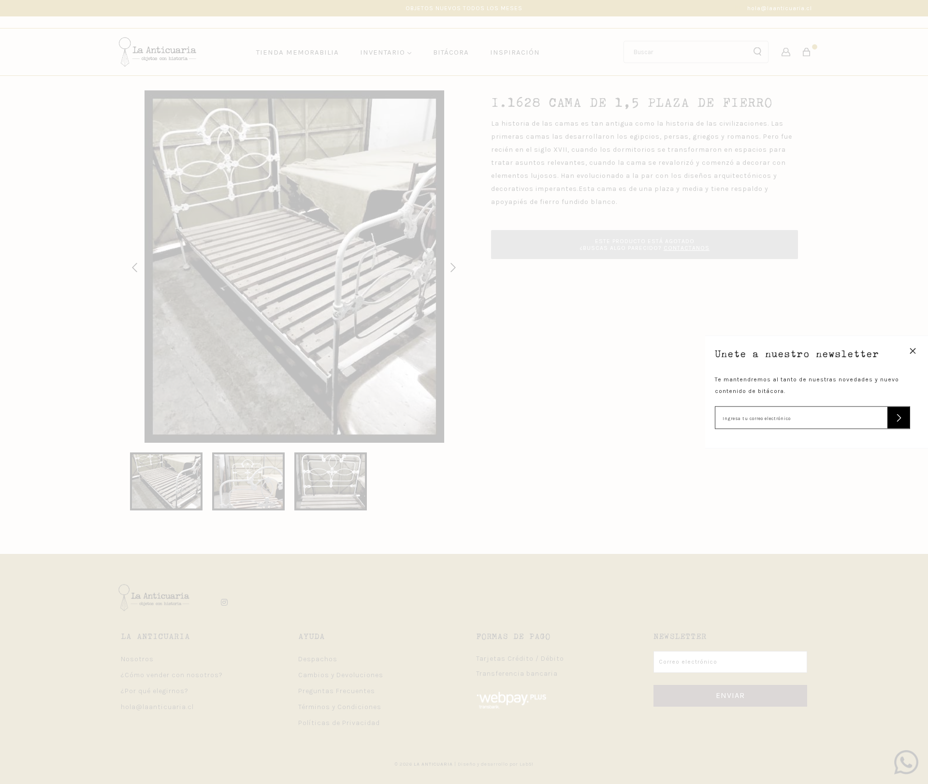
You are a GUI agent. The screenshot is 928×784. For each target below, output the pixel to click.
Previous (133, 266)
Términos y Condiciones (339, 707)
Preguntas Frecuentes (336, 691)
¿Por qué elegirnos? (154, 691)
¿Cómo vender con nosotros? (172, 675)
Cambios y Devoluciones (340, 675)
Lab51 (527, 764)
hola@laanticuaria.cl (779, 8)
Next (451, 266)
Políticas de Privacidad (339, 723)
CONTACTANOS (687, 248)
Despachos (317, 659)
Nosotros (137, 659)
